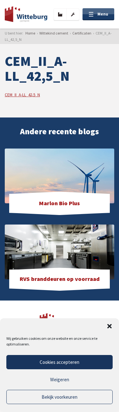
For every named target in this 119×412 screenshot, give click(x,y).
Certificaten (81, 33)
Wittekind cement (53, 33)
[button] (109, 326)
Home (30, 33)
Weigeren (59, 380)
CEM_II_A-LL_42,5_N (22, 95)
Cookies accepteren (59, 362)
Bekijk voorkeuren (59, 397)
